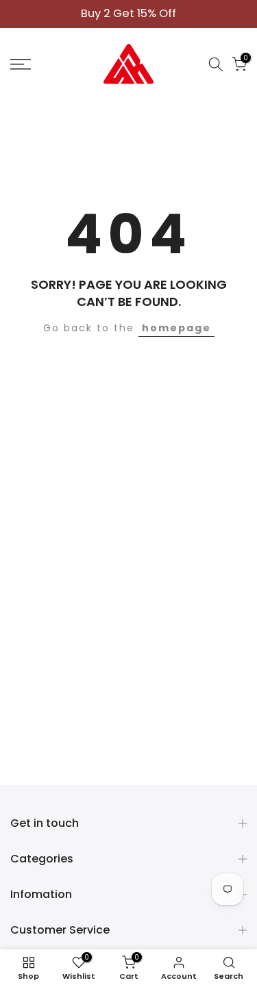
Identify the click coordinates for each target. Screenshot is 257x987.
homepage (176, 328)
